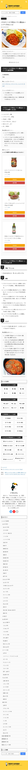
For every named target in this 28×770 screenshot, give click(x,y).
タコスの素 (8, 449)
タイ (7, 393)
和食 (7, 388)
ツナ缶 (20, 449)
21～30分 (21, 422)
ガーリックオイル (9, 441)
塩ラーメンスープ (9, 459)
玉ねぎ (21, 469)
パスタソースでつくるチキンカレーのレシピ (15, 474)
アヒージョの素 (20, 445)
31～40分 (9, 426)
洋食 (15, 388)
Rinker (9, 174)
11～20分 (9, 422)
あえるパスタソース (21, 459)
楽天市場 (15, 182)
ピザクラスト (21, 441)
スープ (14, 407)
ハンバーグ (20, 84)
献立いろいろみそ (9, 445)
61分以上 (21, 431)
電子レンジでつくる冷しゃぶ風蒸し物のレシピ (15, 472)
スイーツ (7, 407)
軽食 (23, 407)
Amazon (15, 179)
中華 (23, 388)
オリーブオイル (6, 84)
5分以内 (9, 418)
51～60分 (9, 431)
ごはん (14, 403)
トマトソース (14, 84)
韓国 (15, 393)
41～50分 (21, 426)
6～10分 (21, 418)
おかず (6, 403)
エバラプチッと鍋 (9, 454)
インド (22, 393)
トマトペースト (20, 454)
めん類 (22, 403)
